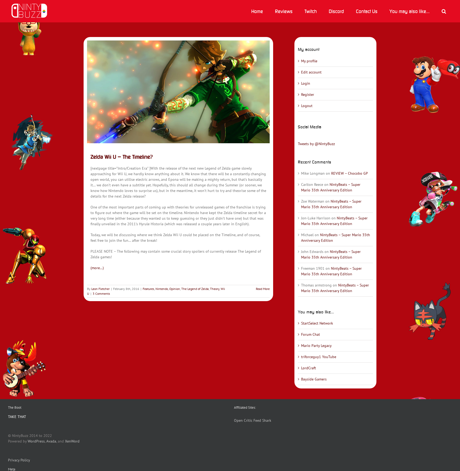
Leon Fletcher (100, 289)
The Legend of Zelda (195, 289)
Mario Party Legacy (316, 345)
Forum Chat (310, 334)
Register (307, 94)
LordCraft (308, 368)
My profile (309, 61)
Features (148, 289)
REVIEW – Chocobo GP (349, 173)
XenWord (72, 441)
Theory (214, 289)
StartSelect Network (317, 323)
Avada (51, 441)
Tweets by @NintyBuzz (316, 143)
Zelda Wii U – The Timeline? (122, 156)
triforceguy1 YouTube (318, 356)
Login (305, 83)
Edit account (311, 72)
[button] (444, 11)
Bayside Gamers (314, 379)
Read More (263, 289)
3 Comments (101, 294)
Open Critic (243, 420)
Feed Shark (262, 420)
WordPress (36, 441)
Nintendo (161, 289)
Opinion (174, 289)
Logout (307, 105)
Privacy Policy (19, 460)
